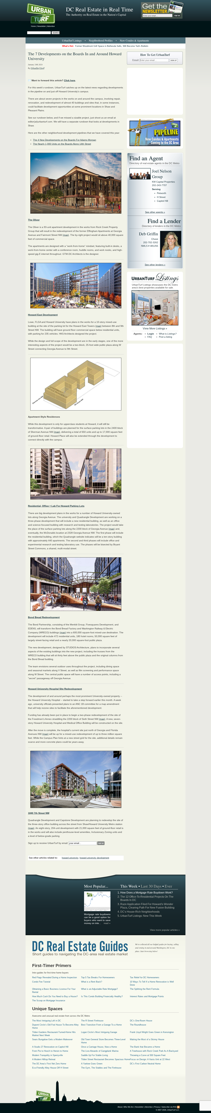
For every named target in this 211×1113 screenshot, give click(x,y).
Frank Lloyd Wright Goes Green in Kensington (152, 1032)
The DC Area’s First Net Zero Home (49, 1063)
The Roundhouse (138, 1025)
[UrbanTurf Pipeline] (155, 147)
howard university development (94, 858)
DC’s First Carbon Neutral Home (145, 1063)
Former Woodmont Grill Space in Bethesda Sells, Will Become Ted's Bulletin (111, 46)
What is (168, 333)
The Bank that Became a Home (145, 1047)
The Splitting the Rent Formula (144, 989)
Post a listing (165, 337)
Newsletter (41, 26)
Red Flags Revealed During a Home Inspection (54, 977)
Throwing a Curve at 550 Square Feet (148, 1055)
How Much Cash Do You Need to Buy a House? (55, 996)
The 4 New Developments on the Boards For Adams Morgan (64, 140)
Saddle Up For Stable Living (94, 1055)
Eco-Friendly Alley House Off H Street (50, 1068)
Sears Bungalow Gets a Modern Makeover (52, 1039)
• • (105, 40)
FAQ (149, 337)
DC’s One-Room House (141, 1020)
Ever (168, 886)
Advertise (51, 26)
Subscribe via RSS (169, 1107)
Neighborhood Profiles (101, 40)
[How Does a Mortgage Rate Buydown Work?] (97, 910)
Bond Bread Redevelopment (44, 617)
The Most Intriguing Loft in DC (46, 1020)
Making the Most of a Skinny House (147, 1039)
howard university (70, 858)
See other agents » (155, 212)
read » (107, 923)
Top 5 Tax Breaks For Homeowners (98, 977)
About (120, 1107)
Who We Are (129, 1107)
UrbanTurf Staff (37, 68)
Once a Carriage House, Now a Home (99, 1047)
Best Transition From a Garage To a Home (101, 1025)
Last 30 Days (151, 886)
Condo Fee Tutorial (41, 982)
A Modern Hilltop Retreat (43, 1059)
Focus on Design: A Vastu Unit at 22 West (150, 1059)
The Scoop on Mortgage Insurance (48, 1000)
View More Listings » (155, 328)
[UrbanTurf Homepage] (43, 14)
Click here (69, 80)
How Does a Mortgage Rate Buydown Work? (146, 892)
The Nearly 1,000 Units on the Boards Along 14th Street (62, 144)
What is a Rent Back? (91, 982)
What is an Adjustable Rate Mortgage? (99, 989)
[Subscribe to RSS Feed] (178, 1107)
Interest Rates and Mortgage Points (147, 996)
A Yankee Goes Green (91, 1063)
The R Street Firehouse (92, 1020)
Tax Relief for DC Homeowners (144, 977)
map (98, 326)
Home (33, 26)
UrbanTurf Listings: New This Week (141, 915)
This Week (128, 886)
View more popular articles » (165, 930)
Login (150, 333)
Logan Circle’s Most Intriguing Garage (99, 1032)
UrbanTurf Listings (72, 40)
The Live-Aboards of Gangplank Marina (99, 1051)
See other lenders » (155, 264)
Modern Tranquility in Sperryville (47, 1055)
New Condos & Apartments (134, 40)
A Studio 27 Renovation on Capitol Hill (50, 1047)
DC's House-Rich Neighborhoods (140, 911)
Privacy (157, 1107)
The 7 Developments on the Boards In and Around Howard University (74, 56)
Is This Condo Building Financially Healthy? (102, 996)
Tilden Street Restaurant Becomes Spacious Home (105, 1059)
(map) (66, 235)
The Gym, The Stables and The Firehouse (101, 1068)
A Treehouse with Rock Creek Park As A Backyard (154, 1051)
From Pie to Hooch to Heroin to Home (50, 1051)
